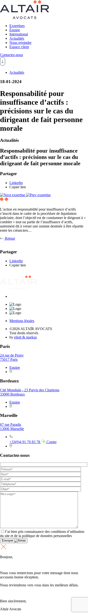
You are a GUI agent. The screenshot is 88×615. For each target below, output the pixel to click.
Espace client (19, 47)
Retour (9, 238)
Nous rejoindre (20, 43)
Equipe (14, 367)
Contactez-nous (11, 55)
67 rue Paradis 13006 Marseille (12, 427)
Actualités (16, 38)
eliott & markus (25, 337)
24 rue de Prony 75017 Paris (12, 357)
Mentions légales (21, 321)
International (18, 34)
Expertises (17, 26)
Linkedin (16, 183)
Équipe (14, 30)
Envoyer (8, 540)
